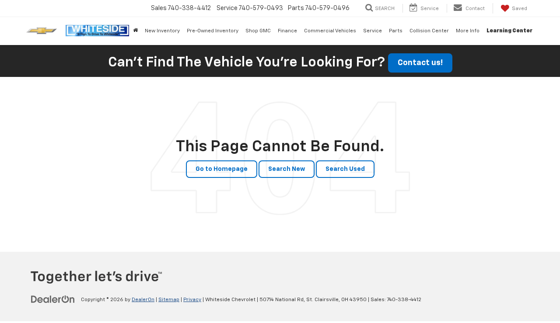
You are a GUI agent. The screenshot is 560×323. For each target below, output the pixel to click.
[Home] (135, 31)
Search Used (345, 169)
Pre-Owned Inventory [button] (212, 31)
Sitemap (168, 299)
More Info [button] (468, 31)
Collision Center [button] (429, 31)
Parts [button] (395, 31)
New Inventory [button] (162, 31)
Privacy (192, 299)
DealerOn (143, 299)
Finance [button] (287, 31)
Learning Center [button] (509, 31)
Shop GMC (258, 31)
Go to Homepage (222, 169)
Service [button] (372, 31)
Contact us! (420, 63)
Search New (286, 169)
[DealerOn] (53, 299)
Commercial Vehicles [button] (330, 31)
